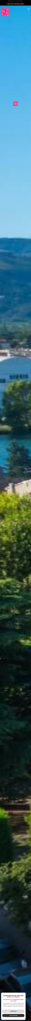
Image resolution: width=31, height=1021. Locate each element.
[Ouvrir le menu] (29, 9)
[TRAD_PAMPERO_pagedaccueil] (5, 15)
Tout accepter (13, 1015)
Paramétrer (13, 1011)
